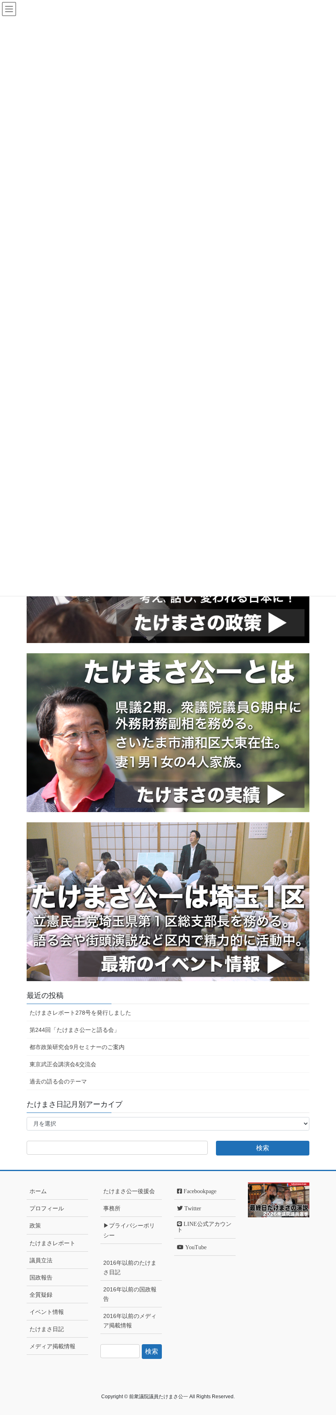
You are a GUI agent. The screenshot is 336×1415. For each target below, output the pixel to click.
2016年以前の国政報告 (130, 1294)
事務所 (111, 1208)
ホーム (38, 1191)
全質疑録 (41, 1294)
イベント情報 (47, 1312)
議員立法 (41, 1260)
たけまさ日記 (47, 1329)
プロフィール (47, 1208)
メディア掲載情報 (52, 1346)
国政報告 (41, 1277)
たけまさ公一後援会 (129, 1191)
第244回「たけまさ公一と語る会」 (75, 1030)
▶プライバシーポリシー (129, 1230)
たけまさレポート (52, 1243)
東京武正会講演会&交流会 (63, 1064)
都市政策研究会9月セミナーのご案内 (77, 1047)
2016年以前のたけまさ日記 (130, 1267)
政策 (35, 1225)
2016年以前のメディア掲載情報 (130, 1321)
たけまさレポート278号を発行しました (80, 1012)
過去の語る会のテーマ (58, 1081)
